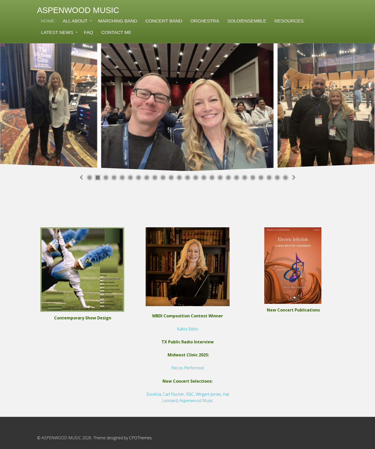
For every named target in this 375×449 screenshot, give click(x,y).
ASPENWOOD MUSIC (78, 10)
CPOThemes (140, 438)
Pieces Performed (187, 368)
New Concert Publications (293, 310)
